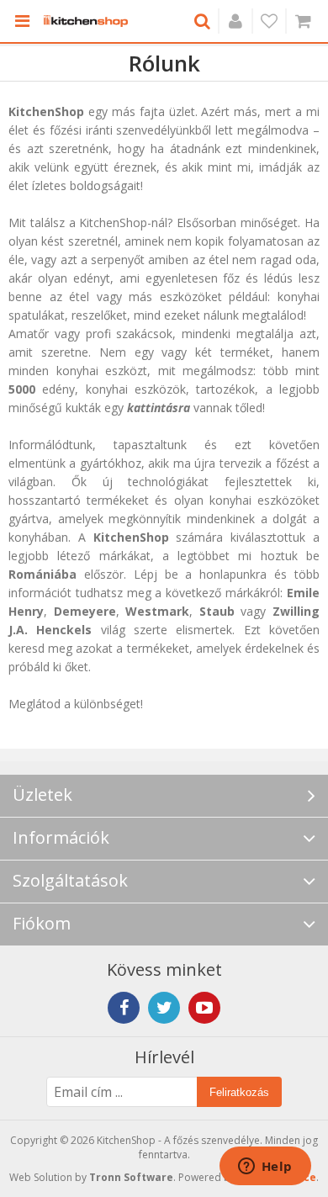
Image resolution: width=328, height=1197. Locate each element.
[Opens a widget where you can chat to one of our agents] (265, 1168)
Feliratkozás (239, 1092)
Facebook (124, 1008)
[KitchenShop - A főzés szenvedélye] (86, 21)
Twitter (164, 1008)
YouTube (204, 1008)
